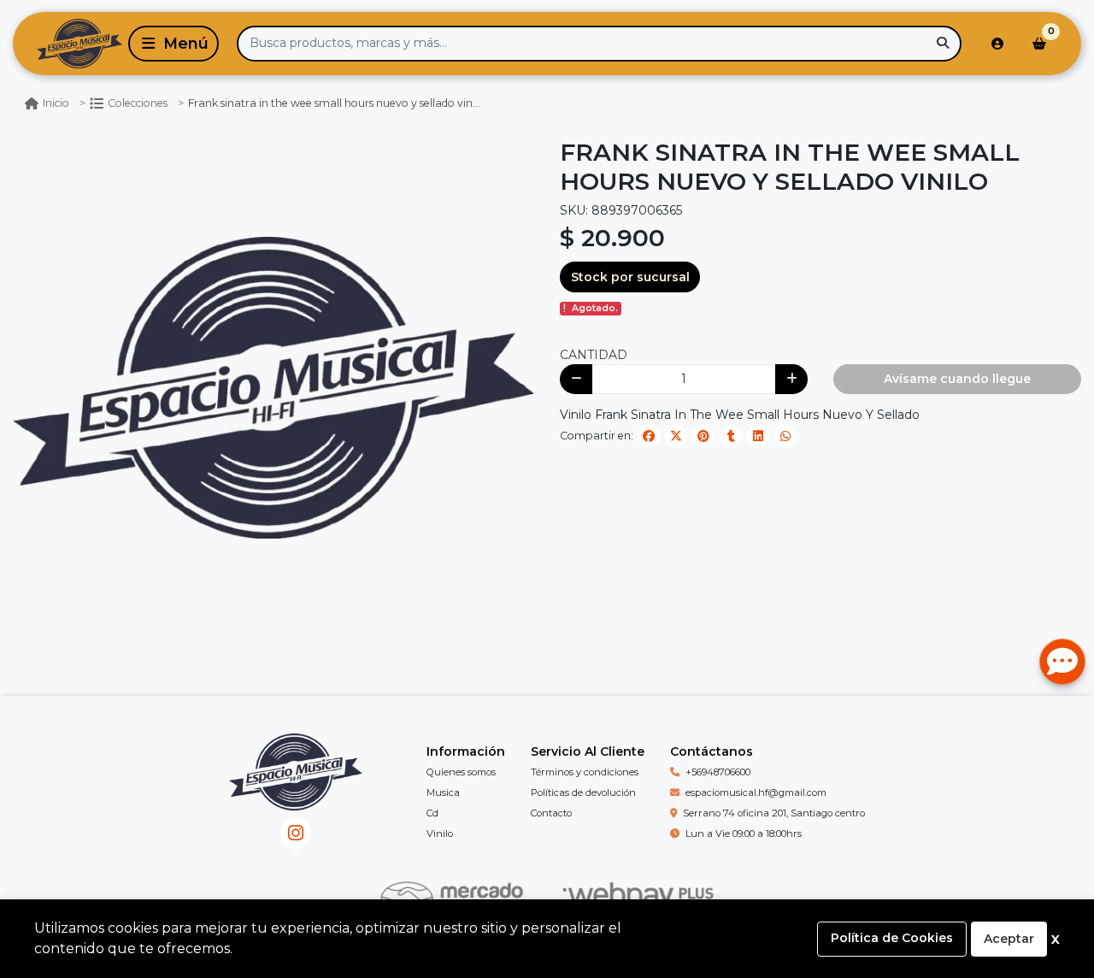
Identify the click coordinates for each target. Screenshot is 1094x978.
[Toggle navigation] (173, 44)
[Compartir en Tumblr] (731, 436)
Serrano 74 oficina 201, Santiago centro (774, 813)
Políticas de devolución (583, 792)
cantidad (593, 354)
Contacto (551, 813)
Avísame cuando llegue (957, 378)
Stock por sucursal (630, 277)
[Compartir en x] (676, 436)
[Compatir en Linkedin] (758, 436)
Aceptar (1009, 938)
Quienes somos (461, 772)
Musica (443, 792)
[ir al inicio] (295, 784)
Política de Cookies (892, 938)
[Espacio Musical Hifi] (67, 44)
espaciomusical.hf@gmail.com (755, 792)
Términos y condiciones (584, 772)
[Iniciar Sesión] (997, 44)
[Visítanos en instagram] (296, 833)
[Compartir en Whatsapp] (785, 436)
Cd (432, 813)
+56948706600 (717, 772)
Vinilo (439, 834)
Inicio (56, 103)
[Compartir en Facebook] (649, 436)
